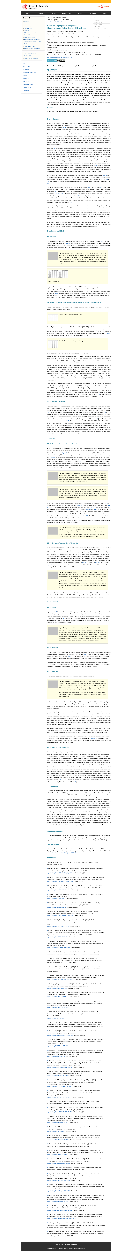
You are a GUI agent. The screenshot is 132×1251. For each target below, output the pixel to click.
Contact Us (74, 1244)
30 (62, 193)
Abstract (95, 18)
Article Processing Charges (31, 32)
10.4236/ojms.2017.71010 (54, 22)
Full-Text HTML (97, 22)
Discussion (26, 78)
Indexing (26, 21)
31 (99, 394)
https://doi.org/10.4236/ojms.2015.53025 (58, 947)
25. (48, 1080)
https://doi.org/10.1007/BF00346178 (57, 1007)
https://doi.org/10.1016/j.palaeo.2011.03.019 (59, 1086)
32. (48, 1144)
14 (109, 179)
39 (76, 782)
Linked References (98, 26)
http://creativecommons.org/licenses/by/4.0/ (59, 57)
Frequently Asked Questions (31, 48)
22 (48, 183)
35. (48, 1167)
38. (48, 1195)
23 (89, 187)
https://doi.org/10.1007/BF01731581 (57, 1154)
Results (25, 75)
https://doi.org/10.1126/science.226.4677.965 (60, 881)
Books (54, 13)
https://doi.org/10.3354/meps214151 (57, 1122)
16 (108, 181)
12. (48, 958)
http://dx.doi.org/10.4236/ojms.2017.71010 (64, 853)
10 (96, 165)
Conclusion (26, 81)
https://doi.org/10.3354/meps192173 (57, 1201)
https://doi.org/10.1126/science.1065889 (58, 1163)
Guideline (26, 30)
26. (48, 1090)
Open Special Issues (29, 53)
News (80, 13)
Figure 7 (49, 564)
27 (55, 191)
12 (106, 175)
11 (104, 175)
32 (48, 412)
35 (68, 421)
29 (59, 193)
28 (56, 193)
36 (87, 516)
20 (71, 202)
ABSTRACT (26, 66)
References (26, 90)
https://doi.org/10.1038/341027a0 (56, 898)
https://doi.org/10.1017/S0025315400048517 (59, 1112)
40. (48, 1214)
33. (48, 1150)
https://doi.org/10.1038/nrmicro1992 (57, 988)
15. (48, 984)
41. (48, 1223)
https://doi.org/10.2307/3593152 (56, 1131)
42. (48, 1231)
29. (48, 1116)
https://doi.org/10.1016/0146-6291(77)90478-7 (60, 873)
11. (48, 952)
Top (24, 63)
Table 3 (108, 333)
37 (71, 775)
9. (47, 930)
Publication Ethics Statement (31, 44)
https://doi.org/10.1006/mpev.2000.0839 (58, 1180)
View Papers (27, 23)
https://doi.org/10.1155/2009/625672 (57, 937)
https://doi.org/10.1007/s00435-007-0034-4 (59, 1097)
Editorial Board (27, 28)
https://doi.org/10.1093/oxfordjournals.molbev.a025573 (62, 1218)
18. (48, 1011)
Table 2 (56, 293)
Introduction (26, 69)
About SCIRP (62, 1244)
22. (48, 1050)
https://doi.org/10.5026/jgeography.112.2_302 (60, 1035)
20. (48, 1031)
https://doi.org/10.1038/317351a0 (56, 890)
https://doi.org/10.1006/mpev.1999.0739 (58, 1191)
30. (48, 1127)
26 (65, 189)
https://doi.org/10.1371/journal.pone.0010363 (60, 915)
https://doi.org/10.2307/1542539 (56, 1018)
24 (91, 187)
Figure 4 (81, 461)
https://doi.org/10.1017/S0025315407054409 (59, 1067)
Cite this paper (27, 87)
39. (48, 1206)
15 (48, 181)
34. (48, 1159)
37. (48, 1184)
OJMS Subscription (29, 37)
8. (47, 920)
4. (47, 885)
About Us (93, 13)
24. (48, 1071)
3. (47, 877)
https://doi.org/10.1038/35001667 (56, 907)
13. (48, 967)
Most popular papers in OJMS (32, 41)
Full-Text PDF (97, 20)
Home (28, 13)
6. (47, 903)
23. (48, 1060)
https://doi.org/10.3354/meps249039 (57, 1046)
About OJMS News (29, 46)
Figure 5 (84, 562)
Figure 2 (64, 453)
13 (107, 179)
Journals (41, 13)
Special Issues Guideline (30, 58)
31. (48, 1135)
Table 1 (102, 241)
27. (48, 1101)
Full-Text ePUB (97, 24)
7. (47, 911)
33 (105, 412)
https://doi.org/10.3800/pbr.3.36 (56, 1056)
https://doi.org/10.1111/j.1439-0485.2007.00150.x (61, 979)
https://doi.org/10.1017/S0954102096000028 (59, 1210)
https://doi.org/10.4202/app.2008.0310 (58, 1075)
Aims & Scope (27, 26)
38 (60, 779)
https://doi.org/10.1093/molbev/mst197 (58, 1139)
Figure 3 (53, 457)
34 (97, 419)
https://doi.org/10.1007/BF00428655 (57, 996)
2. (47, 868)
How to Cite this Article (99, 29)
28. (48, 1107)
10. (48, 941)
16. (48, 992)
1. (47, 862)
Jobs (105, 13)
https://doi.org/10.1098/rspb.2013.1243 (58, 926)
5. (47, 894)
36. (48, 1174)
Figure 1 (67, 243)
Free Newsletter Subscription (31, 39)
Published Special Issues (30, 56)
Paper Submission (28, 35)
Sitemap (68, 1244)
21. (48, 1039)
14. (48, 975)
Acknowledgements (28, 84)
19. (48, 1022)
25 (101, 187)
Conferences (66, 13)
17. (48, 1001)
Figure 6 (97, 562)
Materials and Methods (29, 72)
